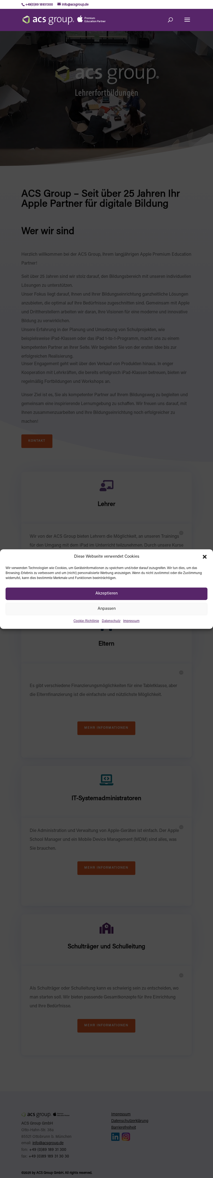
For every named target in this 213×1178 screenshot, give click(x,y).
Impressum (131, 621)
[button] (204, 557)
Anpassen (107, 609)
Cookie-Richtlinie (86, 621)
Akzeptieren (106, 593)
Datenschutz (111, 621)
